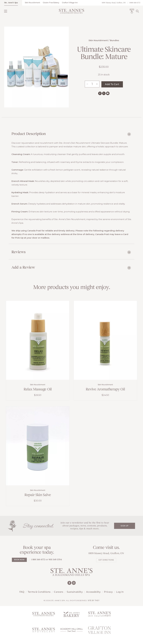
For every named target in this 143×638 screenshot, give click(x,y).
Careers (58, 592)
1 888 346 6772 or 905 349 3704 (46, 560)
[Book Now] (132, 11)
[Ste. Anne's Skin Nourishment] (99, 614)
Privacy (108, 592)
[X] (104, 93)
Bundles (114, 40)
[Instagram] (74, 583)
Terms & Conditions (39, 592)
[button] (5, 11)
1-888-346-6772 (134, 3)
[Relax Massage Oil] (37, 340)
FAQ (21, 592)
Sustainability (75, 592)
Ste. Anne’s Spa (11, 3)
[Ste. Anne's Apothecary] (43, 630)
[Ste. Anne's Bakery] (71, 614)
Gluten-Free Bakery (51, 3)
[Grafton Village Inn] (99, 630)
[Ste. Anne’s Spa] (71, 11)
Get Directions (106, 560)
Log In (120, 592)
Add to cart (112, 84)
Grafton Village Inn (70, 3)
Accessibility (93, 592)
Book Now (19, 560)
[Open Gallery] (36, 66)
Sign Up (124, 526)
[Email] (107, 93)
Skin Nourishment (32, 3)
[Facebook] (100, 93)
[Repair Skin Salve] (37, 445)
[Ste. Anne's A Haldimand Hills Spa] (43, 614)
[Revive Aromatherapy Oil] (105, 340)
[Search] (137, 11)
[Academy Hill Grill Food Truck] (71, 630)
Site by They (93, 600)
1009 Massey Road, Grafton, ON (114, 3)
